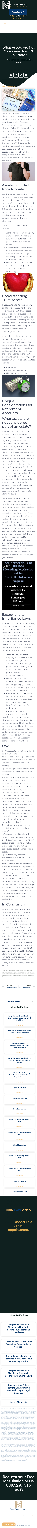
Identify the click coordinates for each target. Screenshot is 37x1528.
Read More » (20, 1025)
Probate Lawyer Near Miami (15, 1411)
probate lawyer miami (25, 1422)
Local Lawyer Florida (4, 1417)
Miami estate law (15, 1440)
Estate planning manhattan (15, 1454)
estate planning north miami (15, 1437)
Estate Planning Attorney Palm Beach (7, 1416)
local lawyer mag (25, 1418)
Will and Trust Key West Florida (11, 1418)
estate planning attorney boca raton (14, 1424)
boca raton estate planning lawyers (10, 1429)
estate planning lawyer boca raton (9, 1423)
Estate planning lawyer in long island (26, 1450)
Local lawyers (5, 1455)
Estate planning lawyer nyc (19, 1452)
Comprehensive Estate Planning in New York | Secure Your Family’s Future (19, 1060)
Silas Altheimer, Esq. (19, 1145)
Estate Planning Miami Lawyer (18, 1408)
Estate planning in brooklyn (6, 1449)
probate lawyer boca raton (22, 1432)
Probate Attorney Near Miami (17, 1412)
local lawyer (19, 1418)
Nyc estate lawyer (25, 1455)
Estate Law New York (25, 1444)
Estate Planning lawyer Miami (29, 1416)
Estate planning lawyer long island (7, 1452)
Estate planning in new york (16, 1449)
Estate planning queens (25, 1454)
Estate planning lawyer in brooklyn (13, 1450)
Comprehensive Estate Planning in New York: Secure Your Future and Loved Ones (19, 1018)
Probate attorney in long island (23, 1456)
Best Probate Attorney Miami (28, 1412)
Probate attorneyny (32, 1455)
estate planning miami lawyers (11, 1421)
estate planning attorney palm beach (21, 1426)
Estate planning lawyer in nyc (30, 1451)
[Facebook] (14, 18)
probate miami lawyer (20, 1439)
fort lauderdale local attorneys (12, 1438)
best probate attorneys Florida (12, 1434)
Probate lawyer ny (4, 1456)
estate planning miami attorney (23, 1421)
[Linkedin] (21, 18)
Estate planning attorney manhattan (18, 1447)
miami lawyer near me (11, 1439)
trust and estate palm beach (6, 1440)
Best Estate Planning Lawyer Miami (15, 1413)
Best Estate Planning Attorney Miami (28, 1413)
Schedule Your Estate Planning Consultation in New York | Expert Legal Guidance (19, 1075)
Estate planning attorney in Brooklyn (19, 1460)
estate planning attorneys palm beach (8, 1426)
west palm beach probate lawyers (13, 1431)
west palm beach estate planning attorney (15, 1428)
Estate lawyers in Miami (22, 1440)
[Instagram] (23, 18)
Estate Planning (18, 4)
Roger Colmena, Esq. (19, 1109)
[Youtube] (18, 18)
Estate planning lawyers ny (29, 1452)
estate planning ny (4, 1446)
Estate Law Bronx (22, 1445)
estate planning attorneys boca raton (28, 1424)
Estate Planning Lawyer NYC (29, 1408)
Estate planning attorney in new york (14, 1446)
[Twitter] (16, 18)
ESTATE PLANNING (9, 87)
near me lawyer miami (17, 1422)
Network (35, 1515)
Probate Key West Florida (22, 1417)
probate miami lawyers (8, 1422)
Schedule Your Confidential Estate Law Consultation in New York (18, 1344)
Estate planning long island (6, 1454)
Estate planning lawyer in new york (18, 1451)
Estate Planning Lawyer (18, 1509)
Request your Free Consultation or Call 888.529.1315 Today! (18, 1483)
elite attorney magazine (25, 1419)
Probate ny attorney (8, 1460)
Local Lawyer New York (30, 1445)
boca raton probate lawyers (22, 1429)
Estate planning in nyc (25, 1449)
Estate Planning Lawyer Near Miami (26, 1411)
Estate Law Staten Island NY (6, 1444)
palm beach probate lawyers (24, 1431)
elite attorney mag (17, 1419)
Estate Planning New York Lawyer (7, 1408)
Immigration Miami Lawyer (19, 1416)
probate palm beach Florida (29, 1439)
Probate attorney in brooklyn (13, 1456)
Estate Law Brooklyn (15, 1445)
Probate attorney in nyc (21, 1457)
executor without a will (19, 1098)
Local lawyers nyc (11, 1455)
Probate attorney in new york (11, 1457)
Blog (5, 60)
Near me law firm (18, 1455)
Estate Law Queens (8, 1445)
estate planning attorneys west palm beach (19, 1427)
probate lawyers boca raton (12, 1432)
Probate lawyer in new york (17, 1459)
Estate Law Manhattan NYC (16, 1444)
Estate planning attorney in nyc (27, 1446)
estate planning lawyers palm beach (22, 1423)
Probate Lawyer (30, 1432)
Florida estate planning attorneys (27, 1437)
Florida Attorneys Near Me (13, 1417)
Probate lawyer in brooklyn (30, 1457)
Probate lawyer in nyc (26, 1459)
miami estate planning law (23, 1438)
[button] (5, 24)
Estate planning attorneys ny (30, 1447)
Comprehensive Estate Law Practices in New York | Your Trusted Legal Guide (19, 1045)
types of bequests (19, 1087)
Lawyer (19, 6)
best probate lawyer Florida (23, 1434)
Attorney (28, 1515)
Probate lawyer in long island (6, 1459)
